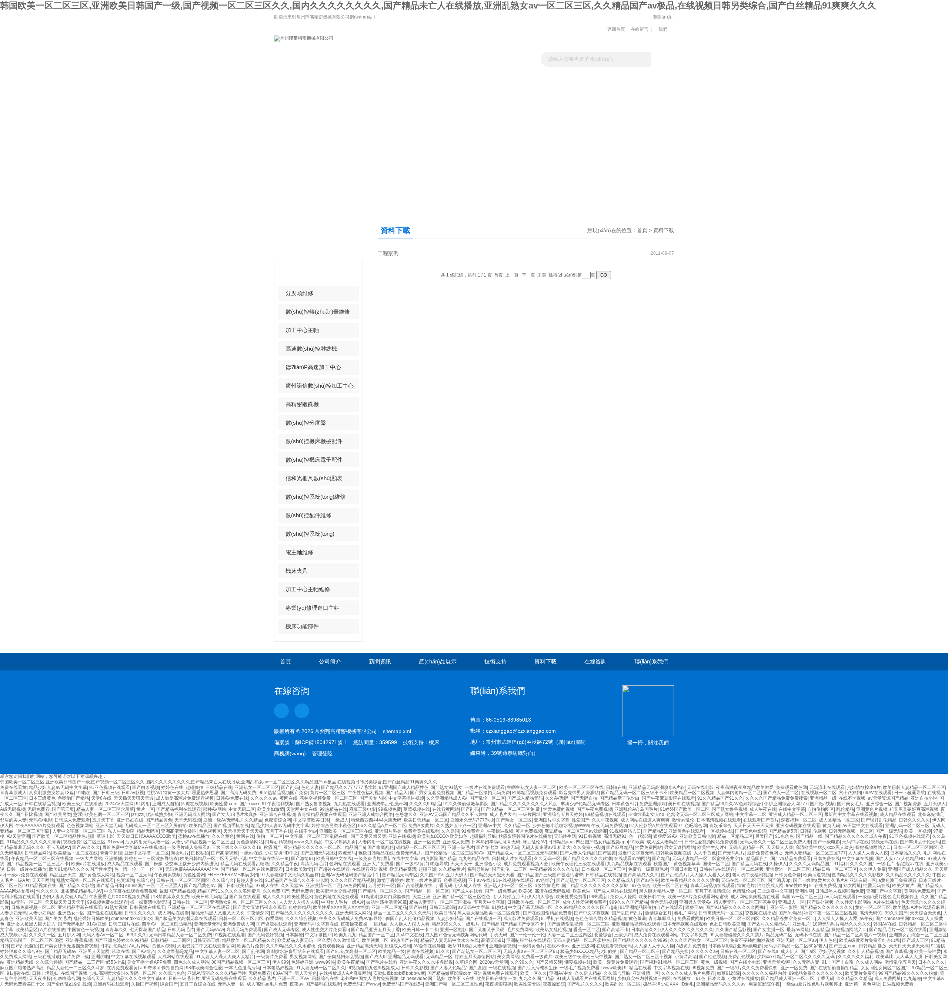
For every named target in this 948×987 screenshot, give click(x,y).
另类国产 (764, 836)
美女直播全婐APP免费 (149, 962)
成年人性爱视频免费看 (585, 902)
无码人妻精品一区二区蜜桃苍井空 (705, 858)
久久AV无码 (556, 798)
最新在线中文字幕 (400, 858)
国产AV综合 (143, 951)
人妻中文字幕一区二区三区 (79, 831)
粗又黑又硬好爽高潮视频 (913, 809)
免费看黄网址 (690, 918)
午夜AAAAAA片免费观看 (40, 825)
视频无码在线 (884, 841)
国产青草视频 (898, 951)
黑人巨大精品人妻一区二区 (665, 891)
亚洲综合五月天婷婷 (563, 814)
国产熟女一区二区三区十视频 (643, 956)
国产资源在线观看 (274, 924)
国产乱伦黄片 (674, 874)
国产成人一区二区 (781, 792)
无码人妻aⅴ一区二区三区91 (530, 951)
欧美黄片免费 (250, 945)
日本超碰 (294, 934)
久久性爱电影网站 (853, 902)
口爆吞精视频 (278, 841)
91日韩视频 (589, 836)
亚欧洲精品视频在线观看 (636, 924)
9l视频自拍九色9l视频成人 (373, 967)
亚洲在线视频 (401, 836)
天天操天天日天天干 (65, 902)
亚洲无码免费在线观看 (224, 978)
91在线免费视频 (825, 885)
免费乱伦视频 (741, 956)
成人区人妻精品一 (664, 841)
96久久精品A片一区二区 (382, 825)
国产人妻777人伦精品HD (900, 858)
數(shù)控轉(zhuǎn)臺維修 (318, 311)
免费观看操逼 (331, 945)
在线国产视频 (74, 973)
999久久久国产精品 (628, 902)
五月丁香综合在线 (198, 984)
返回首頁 (616, 29)
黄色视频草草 (687, 863)
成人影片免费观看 (521, 918)
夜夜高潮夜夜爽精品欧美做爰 (745, 787)
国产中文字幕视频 (592, 913)
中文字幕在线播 (857, 858)
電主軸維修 (299, 552)
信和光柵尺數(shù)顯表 (314, 478)
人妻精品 (820, 929)
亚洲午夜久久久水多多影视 (426, 962)
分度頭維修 (299, 293)
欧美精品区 (200, 825)
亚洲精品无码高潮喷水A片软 (656, 787)
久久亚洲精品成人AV (446, 798)
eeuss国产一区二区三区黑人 (153, 885)
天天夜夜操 (40, 978)
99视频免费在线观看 (107, 902)
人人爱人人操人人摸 (299, 902)
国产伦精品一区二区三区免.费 (511, 809)
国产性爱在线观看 (104, 913)
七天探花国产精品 (147, 929)
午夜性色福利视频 (365, 792)
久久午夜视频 (605, 820)
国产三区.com (843, 945)
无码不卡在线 (808, 934)
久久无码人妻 (806, 962)
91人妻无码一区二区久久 (320, 967)
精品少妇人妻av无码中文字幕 (58, 787)
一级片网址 (529, 814)
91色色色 (784, 836)
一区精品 (378, 924)
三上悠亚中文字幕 (775, 891)
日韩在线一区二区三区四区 (183, 880)
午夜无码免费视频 (609, 825)
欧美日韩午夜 (652, 896)
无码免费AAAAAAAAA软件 (191, 869)
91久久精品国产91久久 (720, 798)
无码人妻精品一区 (746, 847)
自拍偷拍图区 (820, 809)
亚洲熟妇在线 (130, 820)
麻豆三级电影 (362, 809)
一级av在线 (251, 853)
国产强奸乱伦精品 (879, 820)
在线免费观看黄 (122, 967)
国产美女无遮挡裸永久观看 (259, 907)
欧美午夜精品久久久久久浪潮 (690, 880)
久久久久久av (263, 798)
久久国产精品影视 (733, 929)
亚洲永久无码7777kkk (472, 820)
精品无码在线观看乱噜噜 (244, 863)
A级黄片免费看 (691, 945)
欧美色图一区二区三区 (106, 814)
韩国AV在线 (885, 924)
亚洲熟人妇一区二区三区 (508, 885)
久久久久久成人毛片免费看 (688, 973)
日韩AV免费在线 (232, 798)
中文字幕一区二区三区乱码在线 (316, 836)
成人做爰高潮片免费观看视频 (185, 798)
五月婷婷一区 (381, 885)
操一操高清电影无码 (150, 902)
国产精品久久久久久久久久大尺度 (524, 803)
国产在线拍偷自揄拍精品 (834, 967)
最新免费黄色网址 (764, 853)
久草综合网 (466, 962)
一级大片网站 (89, 858)
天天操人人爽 (780, 847)
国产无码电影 (71, 924)
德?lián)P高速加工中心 (313, 367)
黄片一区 (145, 809)
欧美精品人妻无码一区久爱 (304, 940)
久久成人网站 (869, 962)
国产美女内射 (373, 798)
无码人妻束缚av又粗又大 (546, 847)
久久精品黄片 (451, 869)
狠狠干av (694, 907)
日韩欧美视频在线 (673, 853)
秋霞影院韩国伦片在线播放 (525, 836)
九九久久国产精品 (536, 978)
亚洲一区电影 (453, 929)
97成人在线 (267, 885)
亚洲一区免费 (427, 841)
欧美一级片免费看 (423, 880)
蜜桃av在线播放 (194, 836)
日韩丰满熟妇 (45, 973)
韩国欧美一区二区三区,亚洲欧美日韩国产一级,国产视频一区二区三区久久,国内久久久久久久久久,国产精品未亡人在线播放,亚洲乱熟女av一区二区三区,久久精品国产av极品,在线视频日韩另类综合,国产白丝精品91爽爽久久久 (438, 5)
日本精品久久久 (905, 853)
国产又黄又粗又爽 (368, 836)
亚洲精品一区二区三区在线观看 (199, 907)
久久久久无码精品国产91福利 (818, 863)
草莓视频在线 (416, 809)
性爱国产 (581, 820)
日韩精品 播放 (873, 945)
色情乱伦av (743, 891)
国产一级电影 (826, 841)
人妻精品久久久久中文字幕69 (136, 978)
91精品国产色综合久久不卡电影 (296, 880)
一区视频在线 (719, 831)
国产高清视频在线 (415, 885)
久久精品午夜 (284, 863)
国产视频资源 (908, 803)
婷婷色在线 (172, 787)
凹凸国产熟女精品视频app (602, 841)
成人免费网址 (887, 978)
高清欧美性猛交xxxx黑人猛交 (824, 847)
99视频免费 (389, 809)
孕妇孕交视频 (832, 951)
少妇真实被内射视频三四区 (644, 978)
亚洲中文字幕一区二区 (146, 853)
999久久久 (136, 934)
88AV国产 (283, 973)
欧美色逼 (581, 891)
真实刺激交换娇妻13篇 (51, 792)
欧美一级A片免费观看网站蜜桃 (698, 896)
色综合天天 (93, 978)
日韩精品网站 (37, 853)
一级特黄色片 (531, 945)
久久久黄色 (223, 836)
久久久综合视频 (301, 918)
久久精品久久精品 (854, 978)
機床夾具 (297, 571)
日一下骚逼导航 (909, 792)
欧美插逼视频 (816, 874)
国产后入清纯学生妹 (537, 967)
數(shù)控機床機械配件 (314, 441)
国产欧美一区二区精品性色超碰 (63, 836)
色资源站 (125, 880)
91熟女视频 (115, 907)
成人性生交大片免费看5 (325, 929)
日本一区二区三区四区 (915, 847)
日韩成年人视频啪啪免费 (839, 891)
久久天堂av (292, 885)
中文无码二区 (241, 809)
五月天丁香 (103, 820)
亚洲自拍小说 (924, 798)
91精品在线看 (637, 967)
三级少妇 (623, 934)
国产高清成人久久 (641, 874)
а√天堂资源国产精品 (888, 798)
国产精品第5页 (783, 831)
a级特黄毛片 (547, 885)
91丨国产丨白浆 (838, 962)
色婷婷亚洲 (302, 962)
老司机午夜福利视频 (752, 874)
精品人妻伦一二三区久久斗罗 (75, 967)
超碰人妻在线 (249, 880)
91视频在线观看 (229, 934)
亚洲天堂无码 (109, 825)
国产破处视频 (820, 902)
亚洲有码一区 (862, 880)
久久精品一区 (517, 825)
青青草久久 (116, 929)
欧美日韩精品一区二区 (426, 820)
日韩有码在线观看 (717, 869)
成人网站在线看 (173, 913)
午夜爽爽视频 (167, 874)
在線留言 (639, 29)
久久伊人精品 (588, 973)
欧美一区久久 (533, 973)
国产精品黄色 (159, 820)
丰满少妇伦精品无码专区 (585, 803)
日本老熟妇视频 (277, 967)
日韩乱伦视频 (813, 831)
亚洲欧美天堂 (29, 918)
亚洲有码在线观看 (111, 984)
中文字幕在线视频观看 (133, 956)
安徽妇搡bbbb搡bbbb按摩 (399, 973)
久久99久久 (521, 962)
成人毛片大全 (503, 814)
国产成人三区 (915, 940)
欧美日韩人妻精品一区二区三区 (914, 787)
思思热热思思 (205, 792)
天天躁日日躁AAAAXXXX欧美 (146, 836)
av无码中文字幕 (474, 907)
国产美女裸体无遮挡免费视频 (69, 945)
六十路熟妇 (850, 792)
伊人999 (280, 962)
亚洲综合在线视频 (277, 814)
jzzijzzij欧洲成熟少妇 (151, 814)
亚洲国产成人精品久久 (910, 869)
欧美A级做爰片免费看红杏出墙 (869, 940)
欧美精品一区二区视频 (692, 792)
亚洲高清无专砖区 (179, 831)
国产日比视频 (29, 814)
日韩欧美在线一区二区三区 (533, 902)
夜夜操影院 (554, 984)
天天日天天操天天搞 (909, 945)
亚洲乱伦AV (626, 809)
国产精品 (661, 858)
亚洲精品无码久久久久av (721, 984)
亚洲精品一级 (823, 798)
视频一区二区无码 (134, 874)
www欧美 (612, 967)
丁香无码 (444, 885)
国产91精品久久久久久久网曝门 (736, 907)
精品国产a (355, 847)
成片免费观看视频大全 (526, 863)
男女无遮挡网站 (679, 847)
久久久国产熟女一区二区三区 (699, 940)
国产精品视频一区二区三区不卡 (38, 863)
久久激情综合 (346, 940)
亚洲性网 (804, 891)
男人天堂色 (306, 973)
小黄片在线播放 (743, 978)
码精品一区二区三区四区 (420, 847)
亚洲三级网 (583, 945)
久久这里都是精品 (175, 951)
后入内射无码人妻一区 (147, 841)
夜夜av (296, 984)
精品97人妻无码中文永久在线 (449, 940)
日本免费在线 (826, 858)
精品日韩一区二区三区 (834, 869)
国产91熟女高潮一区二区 (351, 951)
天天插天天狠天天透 (134, 798)
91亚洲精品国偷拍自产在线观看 (651, 907)
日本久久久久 (931, 962)
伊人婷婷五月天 (509, 896)
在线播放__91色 (689, 978)
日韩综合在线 (325, 978)
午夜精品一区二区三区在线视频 (42, 858)
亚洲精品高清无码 (364, 945)
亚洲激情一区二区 (323, 885)
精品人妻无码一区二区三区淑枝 (440, 902)
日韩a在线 (616, 787)
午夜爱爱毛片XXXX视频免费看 (120, 896)
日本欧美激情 (298, 869)
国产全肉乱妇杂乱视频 (340, 956)
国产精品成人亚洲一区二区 (787, 978)
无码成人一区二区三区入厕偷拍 (155, 825)
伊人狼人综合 (540, 896)
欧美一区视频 (917, 831)
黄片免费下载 (75, 956)
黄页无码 (831, 825)
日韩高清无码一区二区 (720, 913)
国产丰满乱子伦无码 (920, 841)
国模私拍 (200, 853)
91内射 (143, 803)
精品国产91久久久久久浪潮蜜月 (228, 891)
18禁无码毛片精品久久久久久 (841, 924)
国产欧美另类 (57, 814)
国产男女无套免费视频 (432, 792)
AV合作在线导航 (429, 945)
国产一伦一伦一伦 (527, 934)
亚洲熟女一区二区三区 (256, 787)
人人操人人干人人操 (654, 945)
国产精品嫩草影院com (449, 973)
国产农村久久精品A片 (768, 924)
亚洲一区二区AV (293, 978)
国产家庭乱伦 (380, 847)
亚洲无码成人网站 (192, 814)
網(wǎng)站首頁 (299, 80)
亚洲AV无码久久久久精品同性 (216, 973)
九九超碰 (912, 978)
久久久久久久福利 (856, 956)
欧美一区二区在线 (670, 885)
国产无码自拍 (584, 798)
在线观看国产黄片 (761, 820)
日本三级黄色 (42, 798)
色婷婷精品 (299, 907)
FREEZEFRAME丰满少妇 (232, 874)
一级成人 (340, 820)
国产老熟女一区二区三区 (580, 880)
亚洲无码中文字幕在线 (316, 924)
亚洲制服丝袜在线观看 (528, 940)
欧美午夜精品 (350, 962)
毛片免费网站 (520, 929)
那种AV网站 (214, 809)
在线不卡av (305, 831)
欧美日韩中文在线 (334, 858)
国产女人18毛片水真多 (234, 814)
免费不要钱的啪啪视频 (752, 940)
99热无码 (510, 847)
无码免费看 (38, 809)
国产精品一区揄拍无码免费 (483, 792)
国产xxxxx (250, 803)
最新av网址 (798, 929)
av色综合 (545, 880)
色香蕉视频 (455, 880)
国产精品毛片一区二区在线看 (898, 929)
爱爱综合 (603, 934)
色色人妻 (310, 787)
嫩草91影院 (459, 945)
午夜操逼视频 (500, 831)
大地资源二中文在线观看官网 (206, 945)
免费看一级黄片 (537, 956)
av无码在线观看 (840, 896)
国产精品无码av (60, 951)
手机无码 (498, 934)
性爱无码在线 (876, 885)
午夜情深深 (258, 913)
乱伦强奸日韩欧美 (91, 918)
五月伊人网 (69, 934)
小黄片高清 (686, 956)
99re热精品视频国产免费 (283, 792)
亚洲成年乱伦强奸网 (387, 803)
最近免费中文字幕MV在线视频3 (133, 847)
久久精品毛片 (261, 978)
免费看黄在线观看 (421, 831)
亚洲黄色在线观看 (686, 831)
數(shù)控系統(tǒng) (310, 534)
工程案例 (388, 253)
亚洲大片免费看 (378, 863)
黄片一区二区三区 (328, 792)
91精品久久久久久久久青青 (34, 841)
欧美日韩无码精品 (209, 896)
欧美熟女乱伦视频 (553, 929)
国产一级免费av (500, 891)
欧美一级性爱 (927, 951)
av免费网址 (354, 885)
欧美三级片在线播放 (82, 803)
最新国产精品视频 (177, 891)
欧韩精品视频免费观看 (534, 792)
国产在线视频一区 (483, 918)
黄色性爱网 (194, 874)
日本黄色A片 (624, 803)
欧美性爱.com (223, 803)
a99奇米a (149, 967)
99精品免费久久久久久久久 (816, 973)
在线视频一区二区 (819, 792)
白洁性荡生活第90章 (386, 902)
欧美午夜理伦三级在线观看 (578, 863)
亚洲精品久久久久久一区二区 (313, 847)
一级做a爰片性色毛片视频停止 (888, 896)
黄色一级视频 (714, 962)
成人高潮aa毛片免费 (267, 984)
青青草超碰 (111, 853)
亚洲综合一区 (879, 803)
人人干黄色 (705, 853)
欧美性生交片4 (712, 847)
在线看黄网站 (445, 809)
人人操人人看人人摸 (868, 853)
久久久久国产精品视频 (352, 880)
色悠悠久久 (406, 814)
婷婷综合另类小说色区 (333, 825)
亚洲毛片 (801, 924)
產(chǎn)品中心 (316, 237)
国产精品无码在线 (749, 863)
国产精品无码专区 (400, 874)
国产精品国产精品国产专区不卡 (513, 924)
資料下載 (549, 80)
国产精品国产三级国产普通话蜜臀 (550, 874)
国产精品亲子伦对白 (620, 798)
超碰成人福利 (397, 945)
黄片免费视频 (528, 831)
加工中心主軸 (302, 330)
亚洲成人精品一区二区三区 (795, 814)
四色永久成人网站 (191, 962)
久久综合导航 (617, 973)
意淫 (77, 814)
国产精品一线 (809, 836)
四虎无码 (347, 853)
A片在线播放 (886, 902)
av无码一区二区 (27, 902)
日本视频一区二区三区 (603, 869)
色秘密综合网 (277, 820)
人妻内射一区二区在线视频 (384, 841)
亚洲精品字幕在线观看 (80, 907)
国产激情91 (302, 858)
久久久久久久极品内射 (764, 973)
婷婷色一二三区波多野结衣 (151, 858)
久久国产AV (431, 874)
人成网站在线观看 (175, 956)
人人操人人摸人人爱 (837, 918)
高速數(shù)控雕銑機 (311, 348)
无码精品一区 (439, 956)
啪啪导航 (439, 863)
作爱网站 (274, 918)
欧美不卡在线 (461, 978)
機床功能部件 (302, 626)
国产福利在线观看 (323, 984)
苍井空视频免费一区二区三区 (328, 798)
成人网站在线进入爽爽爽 (645, 820)
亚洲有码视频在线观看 (798, 825)
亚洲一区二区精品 (389, 907)
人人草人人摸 (909, 956)
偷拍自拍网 (172, 967)
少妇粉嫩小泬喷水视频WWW (561, 825)
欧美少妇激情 (270, 809)
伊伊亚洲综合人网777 (786, 803)
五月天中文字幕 (489, 902)
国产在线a (768, 951)
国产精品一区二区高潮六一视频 (855, 934)
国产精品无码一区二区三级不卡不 (634, 792)
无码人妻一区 (231, 984)
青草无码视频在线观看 (712, 885)
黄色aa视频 (163, 945)
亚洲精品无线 (20, 962)
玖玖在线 (121, 951)
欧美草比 (885, 956)
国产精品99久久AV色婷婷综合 (731, 803)
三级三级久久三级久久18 (236, 847)
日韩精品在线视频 (603, 874)
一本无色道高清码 (242, 967)
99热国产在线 (404, 940)
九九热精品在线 (474, 858)
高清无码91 (615, 836)
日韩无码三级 (206, 940)
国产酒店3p (779, 880)
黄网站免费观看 (919, 891)
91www (115, 841)
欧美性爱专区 (527, 984)
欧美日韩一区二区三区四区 (733, 918)
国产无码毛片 (731, 853)
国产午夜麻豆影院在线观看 (668, 798)
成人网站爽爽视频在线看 (755, 896)
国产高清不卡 (615, 929)
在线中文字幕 (791, 809)
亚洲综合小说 (488, 863)
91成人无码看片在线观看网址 (586, 978)
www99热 (325, 962)
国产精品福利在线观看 (178, 809)
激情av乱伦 (683, 820)
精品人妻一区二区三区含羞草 (105, 809)
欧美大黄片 (903, 885)
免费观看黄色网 (791, 787)
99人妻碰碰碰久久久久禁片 (737, 934)
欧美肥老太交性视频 (336, 891)
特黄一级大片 (176, 792)
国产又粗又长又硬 (486, 929)
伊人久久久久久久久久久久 (686, 929)
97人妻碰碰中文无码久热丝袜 (289, 874)
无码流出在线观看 (827, 787)
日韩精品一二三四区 (171, 940)
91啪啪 (83, 792)
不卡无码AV (58, 847)
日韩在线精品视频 (42, 803)
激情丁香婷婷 (390, 880)
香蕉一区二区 (586, 929)
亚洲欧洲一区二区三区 (788, 869)
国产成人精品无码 (525, 798)
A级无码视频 (12, 809)
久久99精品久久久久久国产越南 (586, 907)
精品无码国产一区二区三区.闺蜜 (31, 940)
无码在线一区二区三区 (743, 880)
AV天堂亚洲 (18, 836)
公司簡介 (330, 661)
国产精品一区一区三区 (427, 891)
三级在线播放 (46, 956)
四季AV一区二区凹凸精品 (167, 924)
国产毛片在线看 (381, 962)
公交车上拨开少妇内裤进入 (191, 863)
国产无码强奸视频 (265, 934)
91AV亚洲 (96, 924)
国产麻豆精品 (619, 847)
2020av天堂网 (494, 962)
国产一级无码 (888, 831)
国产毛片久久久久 (585, 984)
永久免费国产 (276, 891)
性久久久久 (47, 891)
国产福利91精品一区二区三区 (669, 962)
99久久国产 (896, 913)
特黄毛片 (746, 885)
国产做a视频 (822, 803)
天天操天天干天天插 (243, 831)
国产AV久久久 (86, 847)
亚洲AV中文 (489, 825)
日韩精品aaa (561, 841)
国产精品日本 (109, 885)
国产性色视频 (712, 956)
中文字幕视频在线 (671, 967)
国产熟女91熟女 (447, 787)
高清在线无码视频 (552, 891)
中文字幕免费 (694, 934)
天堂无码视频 (187, 820)
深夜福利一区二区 (799, 820)
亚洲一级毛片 (460, 847)
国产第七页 (487, 847)
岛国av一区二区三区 (802, 896)
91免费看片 (472, 831)
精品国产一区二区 (376, 934)
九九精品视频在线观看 (629, 863)
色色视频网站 (80, 825)
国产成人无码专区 (282, 929)
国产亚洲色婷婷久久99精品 (121, 940)
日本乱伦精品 (113, 945)
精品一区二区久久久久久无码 (402, 913)
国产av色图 (647, 880)
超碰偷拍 (194, 787)
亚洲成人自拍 (165, 803)
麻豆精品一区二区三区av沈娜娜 (575, 831)
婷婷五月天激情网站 (475, 956)
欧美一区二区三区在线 (581, 787)
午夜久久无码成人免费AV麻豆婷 (351, 918)
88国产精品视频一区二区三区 (240, 962)
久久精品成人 (620, 880)
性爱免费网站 (648, 847)
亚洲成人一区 (791, 902)
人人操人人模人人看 (410, 924)
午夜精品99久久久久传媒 (554, 869)
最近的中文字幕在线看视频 (851, 814)
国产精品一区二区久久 (380, 891)
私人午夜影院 (121, 831)
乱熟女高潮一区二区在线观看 (85, 880)
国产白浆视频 (145, 787)
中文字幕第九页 (340, 841)
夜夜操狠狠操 (498, 984)
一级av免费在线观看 (27, 874)
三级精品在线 (219, 787)
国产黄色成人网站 (96, 874)
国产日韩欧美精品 (235, 885)
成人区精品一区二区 (839, 820)
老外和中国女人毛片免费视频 (369, 978)
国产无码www (210, 929)
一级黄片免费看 (271, 956)
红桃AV (153, 792)
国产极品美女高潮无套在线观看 (185, 918)
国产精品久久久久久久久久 (826, 907)
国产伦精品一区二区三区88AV (454, 853)
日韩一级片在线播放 (27, 869)
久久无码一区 (547, 858)
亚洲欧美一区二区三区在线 (346, 831)
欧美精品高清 (403, 869)
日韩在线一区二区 (190, 902)
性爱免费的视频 (558, 809)
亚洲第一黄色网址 (862, 984)
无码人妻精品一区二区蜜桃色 (582, 940)
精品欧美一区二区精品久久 (248, 940)
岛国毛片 (649, 809)
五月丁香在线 (279, 831)
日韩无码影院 (442, 907)
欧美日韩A (444, 913)
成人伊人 (789, 951)
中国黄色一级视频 (85, 929)
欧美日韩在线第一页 (497, 978)
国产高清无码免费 (238, 792)
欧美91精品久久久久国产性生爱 (80, 869)
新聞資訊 (399, 80)
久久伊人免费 (872, 869)
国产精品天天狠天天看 (492, 874)
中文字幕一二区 (751, 814)
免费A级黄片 (421, 825)
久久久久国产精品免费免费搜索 (776, 798)
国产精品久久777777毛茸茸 (349, 787)
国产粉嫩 (154, 863)
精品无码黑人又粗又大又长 (217, 913)
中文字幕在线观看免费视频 (130, 891)
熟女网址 (852, 885)
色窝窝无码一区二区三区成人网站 (700, 814)
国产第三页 (63, 809)
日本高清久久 (644, 929)
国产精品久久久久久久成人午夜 (856, 836)
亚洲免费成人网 (238, 924)
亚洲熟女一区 (71, 913)
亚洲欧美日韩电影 (697, 836)
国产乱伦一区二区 (487, 798)
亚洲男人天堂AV (695, 902)
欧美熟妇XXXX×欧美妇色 (442, 836)
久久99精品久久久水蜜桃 (291, 945)
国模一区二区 (715, 863)
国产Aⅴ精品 (790, 913)
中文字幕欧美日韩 (311, 820)
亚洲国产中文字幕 (884, 891)
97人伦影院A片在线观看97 (655, 825)
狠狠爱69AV (665, 836)
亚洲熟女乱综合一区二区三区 (918, 934)
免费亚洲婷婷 (652, 803)
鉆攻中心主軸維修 (308, 274)
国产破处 (418, 907)
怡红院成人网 (770, 885)
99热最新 (598, 896)
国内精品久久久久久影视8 (858, 874)
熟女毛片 (180, 853)
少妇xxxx (766, 956)
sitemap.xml (397, 731)
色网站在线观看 (344, 863)
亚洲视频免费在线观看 (496, 973)
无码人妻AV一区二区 (102, 934)
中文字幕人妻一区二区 (217, 951)
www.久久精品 (308, 841)
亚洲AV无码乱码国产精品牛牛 (350, 874)
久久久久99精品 (425, 803)
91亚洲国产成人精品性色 (403, 787)
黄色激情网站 (249, 841)
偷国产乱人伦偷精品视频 (409, 918)
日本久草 (716, 978)
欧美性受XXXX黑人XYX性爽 (341, 907)
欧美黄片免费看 (860, 973)
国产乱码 (290, 787)
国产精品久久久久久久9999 (640, 940)
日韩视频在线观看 (147, 907)
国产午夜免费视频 (594, 809)
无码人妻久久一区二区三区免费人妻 (775, 841)
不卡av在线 (479, 880)
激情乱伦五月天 (900, 962)
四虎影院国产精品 (438, 858)
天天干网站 (43, 880)
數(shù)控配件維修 (308, 515)
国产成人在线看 (467, 891)
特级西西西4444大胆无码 (376, 820)
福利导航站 (478, 869)
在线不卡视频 (852, 798)
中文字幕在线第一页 (269, 858)
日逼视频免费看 (898, 984)
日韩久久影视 (414, 967)
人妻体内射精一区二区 (739, 792)
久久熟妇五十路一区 (456, 825)
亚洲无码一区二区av (797, 940)
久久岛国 (450, 831)
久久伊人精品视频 (865, 951)
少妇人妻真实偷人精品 (64, 896)
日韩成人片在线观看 (512, 858)
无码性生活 (565, 836)
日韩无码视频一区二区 (851, 831)
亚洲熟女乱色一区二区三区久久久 (243, 902)
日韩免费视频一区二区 (33, 907)
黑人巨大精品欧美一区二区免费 (489, 913)
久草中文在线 (409, 934)
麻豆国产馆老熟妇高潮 (22, 967)
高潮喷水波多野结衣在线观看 (295, 951)
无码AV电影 (40, 820)
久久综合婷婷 (49, 962)
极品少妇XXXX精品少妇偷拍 (589, 951)
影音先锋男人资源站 (579, 792)
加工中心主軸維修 (308, 589)
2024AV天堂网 (119, 803)
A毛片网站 (139, 945)
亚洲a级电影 (749, 945)
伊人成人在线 (468, 885)
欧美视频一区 (375, 940)
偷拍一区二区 (269, 836)
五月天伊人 (935, 803)
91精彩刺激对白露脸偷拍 (385, 896)
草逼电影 (105, 836)
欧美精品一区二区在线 (75, 853)
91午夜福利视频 (278, 803)
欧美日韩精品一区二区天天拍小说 (213, 858)
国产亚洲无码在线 (318, 853)
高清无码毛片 (313, 863)
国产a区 (809, 951)
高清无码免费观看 (244, 929)
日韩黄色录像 (787, 874)
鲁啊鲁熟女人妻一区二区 (532, 787)
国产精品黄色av (200, 885)
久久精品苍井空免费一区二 (788, 918)
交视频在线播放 (760, 913)
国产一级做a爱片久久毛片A (820, 880)
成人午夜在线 (763, 809)
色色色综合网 (588, 918)
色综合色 (145, 880)
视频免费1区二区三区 (84, 841)
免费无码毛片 (409, 853)
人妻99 (480, 945)
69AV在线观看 (877, 792)
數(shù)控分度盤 (306, 422)
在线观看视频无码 (614, 945)
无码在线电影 (700, 787)
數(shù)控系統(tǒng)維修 (316, 497)
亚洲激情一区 (645, 973)
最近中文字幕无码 (636, 853)
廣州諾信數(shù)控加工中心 (320, 385)
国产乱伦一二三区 (509, 869)
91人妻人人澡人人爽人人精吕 (225, 956)
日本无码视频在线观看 (685, 924)
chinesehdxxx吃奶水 (131, 918)
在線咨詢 (595, 661)
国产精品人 (396, 792)
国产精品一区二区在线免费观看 (252, 869)
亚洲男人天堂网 (94, 951)
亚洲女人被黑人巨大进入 (31, 924)
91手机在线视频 (557, 918)
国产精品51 (654, 831)
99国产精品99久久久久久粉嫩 (908, 973)
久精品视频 (615, 918)
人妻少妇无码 (13, 913)
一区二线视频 (750, 869)
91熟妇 (499, 907)
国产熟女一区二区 (514, 820)
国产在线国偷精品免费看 (547, 913)
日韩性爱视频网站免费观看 (711, 841)
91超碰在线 (18, 973)
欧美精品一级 (391, 951)
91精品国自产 (754, 858)
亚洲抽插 (113, 858)
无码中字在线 (855, 841)
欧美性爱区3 (299, 896)
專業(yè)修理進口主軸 (313, 608)
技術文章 (499, 80)
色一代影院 (640, 836)
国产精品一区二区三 (640, 951)
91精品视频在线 (40, 885)
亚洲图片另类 (388, 831)
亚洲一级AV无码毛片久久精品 (232, 820)
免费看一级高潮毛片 (648, 869)
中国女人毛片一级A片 (342, 902)
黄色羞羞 (637, 918)
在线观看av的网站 (632, 858)
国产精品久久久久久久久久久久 (302, 913)
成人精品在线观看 (897, 814)
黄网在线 (288, 798)
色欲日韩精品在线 (376, 853)
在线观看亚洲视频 (369, 869)
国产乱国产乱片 (627, 913)
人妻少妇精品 (42, 913)
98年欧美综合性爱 (204, 967)
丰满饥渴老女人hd (646, 814)
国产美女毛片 (850, 803)
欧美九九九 (345, 934)
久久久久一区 (42, 934)
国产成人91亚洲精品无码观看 (394, 956)
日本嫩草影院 (721, 945)
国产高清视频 (224, 853)
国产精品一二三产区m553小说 (94, 962)
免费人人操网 (623, 896)
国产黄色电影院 (750, 831)
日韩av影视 (132, 792)
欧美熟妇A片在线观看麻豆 (919, 907)
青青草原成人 (13, 792)
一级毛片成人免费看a (188, 847)
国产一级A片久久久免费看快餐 (747, 967)
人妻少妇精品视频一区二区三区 (203, 841)
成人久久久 (274, 896)
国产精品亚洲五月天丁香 (375, 929)
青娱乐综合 (720, 825)
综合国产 (169, 984)
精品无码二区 (779, 934)
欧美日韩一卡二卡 (420, 929)
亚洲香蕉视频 (79, 940)
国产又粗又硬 (548, 962)
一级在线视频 (501, 967)
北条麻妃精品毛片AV (81, 891)
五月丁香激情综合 (712, 891)
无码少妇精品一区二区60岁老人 (795, 945)
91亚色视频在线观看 (109, 787)
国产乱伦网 (253, 951)
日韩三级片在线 (124, 924)
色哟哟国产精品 (73, 798)
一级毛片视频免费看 (580, 967)
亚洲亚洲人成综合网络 (370, 814)
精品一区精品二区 (735, 836)
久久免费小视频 (588, 847)
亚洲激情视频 (502, 945)
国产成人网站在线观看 (614, 891)
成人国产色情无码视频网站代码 (456, 934)
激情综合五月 (658, 913)
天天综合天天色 (925, 913)
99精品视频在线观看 (605, 814)
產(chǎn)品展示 (449, 80)
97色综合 (641, 885)
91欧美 (637, 841)
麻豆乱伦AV (534, 841)
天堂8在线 (101, 798)
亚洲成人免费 (456, 841)
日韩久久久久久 (914, 820)
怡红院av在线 (910, 863)
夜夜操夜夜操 (354, 924)
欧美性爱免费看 (571, 896)
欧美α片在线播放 (88, 863)
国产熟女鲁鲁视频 (313, 803)
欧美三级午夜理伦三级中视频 (583, 956)
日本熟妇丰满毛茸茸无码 (495, 841)
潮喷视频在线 (577, 962)
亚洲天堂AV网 (777, 962)
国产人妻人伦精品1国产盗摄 (588, 853)
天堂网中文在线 (301, 809)
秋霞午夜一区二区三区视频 (830, 913)
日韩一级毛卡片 (184, 978)
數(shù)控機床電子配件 (314, 459)
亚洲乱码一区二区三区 (907, 825)
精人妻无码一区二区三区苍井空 (745, 902)
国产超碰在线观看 (332, 869)
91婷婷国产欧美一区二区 (685, 809)
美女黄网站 (508, 956)
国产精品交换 (675, 951)
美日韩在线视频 (683, 803)
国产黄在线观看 (244, 896)
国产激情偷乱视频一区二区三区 (578, 924)
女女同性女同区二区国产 (885, 967)
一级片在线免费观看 (485, 787)
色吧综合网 (696, 825)
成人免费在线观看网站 (656, 934)
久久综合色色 (171, 973)
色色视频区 (210, 831)
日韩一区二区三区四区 (241, 918)
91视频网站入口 (625, 831)
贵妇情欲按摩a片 (864, 787)
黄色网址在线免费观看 (336, 896)
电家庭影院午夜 (764, 984)
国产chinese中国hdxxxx (899, 918)
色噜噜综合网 (66, 978)
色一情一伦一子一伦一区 (138, 869)
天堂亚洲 (421, 896)
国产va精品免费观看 (791, 858)
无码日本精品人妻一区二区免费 (180, 934)
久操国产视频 (144, 984)
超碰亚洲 (427, 869)
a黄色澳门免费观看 (897, 880)
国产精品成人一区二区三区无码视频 (522, 853)
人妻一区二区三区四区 (569, 934)
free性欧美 (796, 885)
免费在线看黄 (13, 787)
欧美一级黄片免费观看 (615, 962)
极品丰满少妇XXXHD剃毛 (668, 984)
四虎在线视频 (194, 803)
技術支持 (495, 661)
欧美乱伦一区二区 (623, 984)
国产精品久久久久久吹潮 (587, 858)
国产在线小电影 (745, 962)
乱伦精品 (845, 809)
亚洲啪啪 (100, 956)
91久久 (443, 951)
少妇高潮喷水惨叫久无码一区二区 (123, 973)
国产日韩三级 (106, 792)
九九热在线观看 (349, 803)
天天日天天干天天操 (754, 825)
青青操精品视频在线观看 (321, 814)
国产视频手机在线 (231, 825)
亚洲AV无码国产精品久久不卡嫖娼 (453, 814)
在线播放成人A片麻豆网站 (345, 973)
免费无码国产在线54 (402, 984)
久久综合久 (223, 880)
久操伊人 (778, 863)
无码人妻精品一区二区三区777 (815, 853)
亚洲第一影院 (784, 907)
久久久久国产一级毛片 (872, 863)
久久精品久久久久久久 (908, 874)
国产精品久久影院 (76, 885)
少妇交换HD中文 (281, 853)
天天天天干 (461, 863)
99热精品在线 (333, 809)
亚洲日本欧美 (683, 869)
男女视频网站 (303, 956)
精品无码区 (148, 831)
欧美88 (525, 891)
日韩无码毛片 (180, 929)
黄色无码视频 (663, 902)
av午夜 (866, 918)
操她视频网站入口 (873, 847)
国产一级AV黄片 (412, 863)
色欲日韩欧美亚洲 (727, 924)
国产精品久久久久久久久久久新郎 (596, 885)
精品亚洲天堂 (63, 874)
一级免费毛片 (367, 858)
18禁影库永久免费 (171, 896)
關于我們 (349, 80)
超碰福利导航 (483, 836)
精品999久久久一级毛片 (456, 924)
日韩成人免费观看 (72, 820)
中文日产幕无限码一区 (530, 907)
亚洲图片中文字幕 (552, 820)
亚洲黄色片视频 (871, 809)
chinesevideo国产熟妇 (423, 978)
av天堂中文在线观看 (862, 825)
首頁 (642, 230)
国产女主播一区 (768, 929)
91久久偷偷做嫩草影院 (465, 803)
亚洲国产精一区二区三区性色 (462, 896)
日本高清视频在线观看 (719, 820)
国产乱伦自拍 (24, 945)
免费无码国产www (361, 984)
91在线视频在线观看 (513, 880)
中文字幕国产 (318, 934)
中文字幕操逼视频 (406, 798)
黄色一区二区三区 (873, 907)
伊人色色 (828, 940)
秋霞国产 (272, 847)
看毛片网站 (685, 913)
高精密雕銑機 (302, 404)
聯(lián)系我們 (662, 23)
